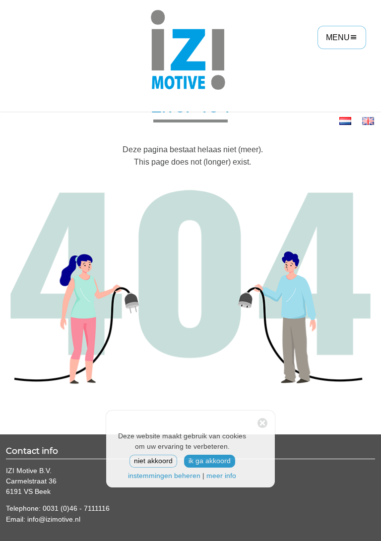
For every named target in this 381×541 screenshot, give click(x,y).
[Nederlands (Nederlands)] (345, 120)
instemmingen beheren (164, 476)
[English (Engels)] (368, 120)
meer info (221, 476)
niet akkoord (153, 461)
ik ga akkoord (210, 461)
